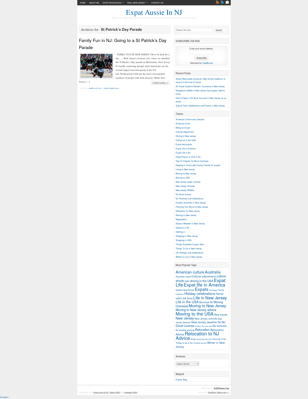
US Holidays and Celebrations (189, 252)
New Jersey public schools (188, 181)
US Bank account (200, 343)
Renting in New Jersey (186, 215)
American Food (183, 123)
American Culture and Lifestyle (190, 119)
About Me (94, 2)
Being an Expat (183, 127)
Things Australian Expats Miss (190, 244)
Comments (222, 2)
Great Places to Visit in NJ (188, 156)
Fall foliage (213, 290)
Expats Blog (181, 379)
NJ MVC (198, 326)
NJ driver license (183, 194)
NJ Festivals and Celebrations (190, 198)
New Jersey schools (206, 318)
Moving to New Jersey (186, 173)
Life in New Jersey (210, 297)
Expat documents (184, 144)
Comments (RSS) (130, 392)
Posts (217, 2)
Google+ (4, 397)
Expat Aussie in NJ (111, 88)
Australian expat (183, 276)
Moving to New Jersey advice (196, 309)
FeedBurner (207, 62)
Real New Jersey (136, 2)
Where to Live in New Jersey (189, 256)
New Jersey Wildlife (185, 190)
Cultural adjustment (203, 276)
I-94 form (187, 298)
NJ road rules (207, 326)
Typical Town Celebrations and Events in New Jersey (200, 105)
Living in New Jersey (185, 169)
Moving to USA (183, 177)
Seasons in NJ (182, 227)
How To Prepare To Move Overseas (192, 160)
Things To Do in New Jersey (189, 248)
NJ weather (181, 330)
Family (221, 289)
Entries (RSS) (115, 392)
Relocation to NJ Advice (197, 335)
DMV (187, 281)
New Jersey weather (204, 322)
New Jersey (185, 318)
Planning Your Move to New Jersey (192, 206)
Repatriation (181, 219)
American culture (190, 272)
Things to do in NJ (184, 342)
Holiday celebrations (199, 293)
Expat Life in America (186, 148)
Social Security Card (204, 339)
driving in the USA (201, 281)
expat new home (185, 289)
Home (83, 2)
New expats (220, 314)
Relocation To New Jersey (188, 210)
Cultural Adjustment (185, 131)
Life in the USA (187, 301)
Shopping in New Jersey (187, 235)
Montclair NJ (206, 302)
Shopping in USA (184, 240)
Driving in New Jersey (186, 135)
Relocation (202, 329)
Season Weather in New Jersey (190, 223)
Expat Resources (112, 2)
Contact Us (157, 2)
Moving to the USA (195, 313)
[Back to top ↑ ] (223, 392)
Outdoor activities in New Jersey (191, 202)
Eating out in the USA (186, 140)
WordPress (212, 392)
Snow (193, 339)
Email (227, 2)
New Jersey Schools (185, 185)
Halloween (180, 294)
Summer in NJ (219, 339)
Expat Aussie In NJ (154, 12)
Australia (213, 272)
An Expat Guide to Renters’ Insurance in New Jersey (200, 86)
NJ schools (220, 326)
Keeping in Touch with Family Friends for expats (198, 165)
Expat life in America (204, 284)
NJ (219, 322)
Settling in (180, 231)
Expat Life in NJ (183, 152)
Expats (201, 289)
